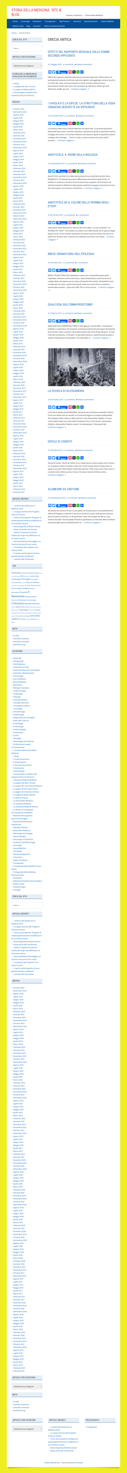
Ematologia (18, 723)
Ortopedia (17, 851)
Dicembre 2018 (19, 352)
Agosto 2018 (18, 364)
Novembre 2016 (19, 426)
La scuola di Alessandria (66, 391)
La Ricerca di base (20, 797)
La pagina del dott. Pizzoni (24, 86)
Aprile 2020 (18, 305)
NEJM (18, 610)
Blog (28, 26)
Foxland (79, 1462)
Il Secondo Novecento (22, 765)
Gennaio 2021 (18, 278)
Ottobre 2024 (18, 144)
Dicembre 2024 (19, 138)
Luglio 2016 (18, 438)
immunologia (32, 600)
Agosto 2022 (18, 221)
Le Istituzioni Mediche (22, 803)
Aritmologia (17, 576)
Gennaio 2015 (18, 492)
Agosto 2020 (18, 293)
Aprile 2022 (18, 233)
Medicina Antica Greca (22, 607)
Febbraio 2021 (19, 275)
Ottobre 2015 (18, 465)
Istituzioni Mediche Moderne (25, 780)
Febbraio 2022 (19, 239)
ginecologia (15, 592)
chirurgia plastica (20, 699)
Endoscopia (18, 732)
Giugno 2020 (18, 299)
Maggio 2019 (18, 337)
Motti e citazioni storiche (54, 26)
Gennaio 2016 (18, 456)
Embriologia (18, 726)
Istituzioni (37, 21)
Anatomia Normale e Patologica (26, 670)
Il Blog (16, 83)
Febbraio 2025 (19, 132)
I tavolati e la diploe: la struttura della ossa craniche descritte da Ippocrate (81, 105)
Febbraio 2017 (19, 418)
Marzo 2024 (18, 165)
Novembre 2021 (19, 248)
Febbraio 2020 (19, 311)
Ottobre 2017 (18, 394)
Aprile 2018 (18, 376)
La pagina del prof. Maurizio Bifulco (27, 786)
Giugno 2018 (18, 370)
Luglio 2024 (18, 153)
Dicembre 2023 (19, 174)
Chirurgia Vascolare (21, 702)
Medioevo (13, 610)
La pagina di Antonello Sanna (25, 789)
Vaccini (33, 619)
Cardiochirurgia (34, 576)
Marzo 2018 (18, 379)
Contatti (36, 26)
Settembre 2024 (20, 147)
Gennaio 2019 (18, 349)
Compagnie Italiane (21, 705)
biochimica (26, 576)
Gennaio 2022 (18, 242)
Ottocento (17, 857)
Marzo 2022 (18, 236)
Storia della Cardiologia (22, 616)
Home (15, 21)
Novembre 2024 (19, 141)
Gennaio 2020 (18, 314)
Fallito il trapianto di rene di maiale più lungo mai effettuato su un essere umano (25, 535)
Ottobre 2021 (18, 251)
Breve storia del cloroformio (25, 529)
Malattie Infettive (32, 603)
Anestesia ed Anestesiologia (30, 573)
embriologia (14, 585)
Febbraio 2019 (19, 346)
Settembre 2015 (20, 468)
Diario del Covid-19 (21, 720)
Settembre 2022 (20, 219)
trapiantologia (19, 887)
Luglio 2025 (18, 118)
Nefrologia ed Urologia (22, 833)
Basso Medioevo (19, 682)
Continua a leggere (80, 89)
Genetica (32, 588)
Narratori (77, 21)
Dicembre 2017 (19, 388)
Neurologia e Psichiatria (23, 839)
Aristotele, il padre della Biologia (73, 155)
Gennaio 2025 (18, 135)
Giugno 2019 (18, 334)
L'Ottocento (17, 603)
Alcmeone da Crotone (63, 489)
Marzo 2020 (18, 308)
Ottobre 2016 (18, 429)
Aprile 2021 (18, 269)
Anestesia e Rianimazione (23, 673)
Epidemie (28, 585)
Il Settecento (22, 600)
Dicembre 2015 (19, 459)
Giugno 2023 (18, 192)
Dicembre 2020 (19, 281)
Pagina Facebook (20, 860)
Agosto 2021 (18, 257)
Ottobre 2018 (18, 358)
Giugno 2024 (18, 156)
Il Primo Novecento (21, 759)
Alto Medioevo (19, 664)
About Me (17, 658)
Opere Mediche (107, 21)
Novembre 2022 (19, 213)
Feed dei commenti (21, 641)
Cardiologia (16, 579)
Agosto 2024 (18, 150)
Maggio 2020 (18, 302)
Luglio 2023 (18, 189)
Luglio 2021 (18, 260)
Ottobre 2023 (18, 180)
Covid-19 (23, 582)
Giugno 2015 (18, 477)
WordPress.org (19, 644)
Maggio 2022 (18, 230)
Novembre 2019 (19, 320)
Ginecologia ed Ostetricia (23, 741)
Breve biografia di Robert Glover (27, 526)
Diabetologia (18, 714)
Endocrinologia (19, 729)
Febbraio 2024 (19, 168)
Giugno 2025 (18, 121)
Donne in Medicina (32, 582)
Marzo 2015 (18, 486)
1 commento (83, 215)
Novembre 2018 (19, 355)
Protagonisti (50, 21)
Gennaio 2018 (18, 385)
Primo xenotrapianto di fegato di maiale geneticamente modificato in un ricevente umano (26, 520)
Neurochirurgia (19, 836)
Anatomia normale (21, 667)
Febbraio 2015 (19, 489)
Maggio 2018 (18, 373)
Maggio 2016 (18, 444)
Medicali (13, 607)
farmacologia (16, 588)
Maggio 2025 (18, 123)
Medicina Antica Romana (35, 607)
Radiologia (14, 613)
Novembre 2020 (19, 284)
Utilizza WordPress (52, 1462)
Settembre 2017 (20, 397)
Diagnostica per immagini (23, 717)
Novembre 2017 (19, 391)
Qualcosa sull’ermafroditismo (70, 304)
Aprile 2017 (18, 412)
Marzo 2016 (18, 450)
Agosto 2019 (18, 328)
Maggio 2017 (18, 409)
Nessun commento (84, 64)
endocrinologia (21, 585)
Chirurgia (25, 579)
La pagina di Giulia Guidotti (24, 89)
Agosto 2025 (18, 115)
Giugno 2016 (18, 441)
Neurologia (24, 610)
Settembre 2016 (20, 432)
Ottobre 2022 (18, 216)
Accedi (16, 635)
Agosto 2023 (18, 186)
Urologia (28, 619)
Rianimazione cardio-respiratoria (25, 613)
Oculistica (31, 610)
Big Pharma (64, 21)
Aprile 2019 (18, 340)
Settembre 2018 (20, 361)
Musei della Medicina (21, 830)
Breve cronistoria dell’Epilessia (71, 254)
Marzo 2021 (18, 272)
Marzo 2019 (18, 343)
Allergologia (18, 661)
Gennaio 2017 (18, 421)
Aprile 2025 (18, 126)
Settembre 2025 (20, 112)
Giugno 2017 (18, 406)
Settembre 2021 (20, 254)
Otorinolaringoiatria (21, 854)
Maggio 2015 (18, 480)
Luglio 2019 (18, 331)
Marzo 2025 (18, 129)
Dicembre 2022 (19, 210)
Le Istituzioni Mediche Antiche (25, 806)
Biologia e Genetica (21, 688)
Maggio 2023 (18, 195)
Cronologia (25, 21)
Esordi (15, 735)
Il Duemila (23, 592)
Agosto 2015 (18, 471)
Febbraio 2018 (19, 382)
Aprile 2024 (18, 162)
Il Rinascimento (30, 597)
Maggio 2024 (18, 159)
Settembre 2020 (20, 290)
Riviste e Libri (18, 26)
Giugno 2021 (18, 263)
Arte (22, 576)
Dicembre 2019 (19, 317)
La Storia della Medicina (23, 800)
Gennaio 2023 (18, 207)
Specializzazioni (90, 21)
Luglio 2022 (18, 224)
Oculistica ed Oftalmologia (24, 842)
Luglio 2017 (18, 403)
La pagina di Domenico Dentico (26, 792)
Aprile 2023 (18, 198)
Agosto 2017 (18, 400)
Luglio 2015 (18, 474)
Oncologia (37, 610)
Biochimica (17, 685)
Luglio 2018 (18, 367)
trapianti (23, 619)
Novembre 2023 (19, 177)
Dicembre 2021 (19, 245)
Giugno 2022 (18, 227)
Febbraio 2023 (19, 204)
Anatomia (15, 572)
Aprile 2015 (18, 483)
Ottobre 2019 (18, 322)
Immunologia (19, 771)
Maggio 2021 (18, 266)
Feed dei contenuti (21, 638)
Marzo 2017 (18, 415)
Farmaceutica (36, 585)
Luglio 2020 (18, 296)
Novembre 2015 (19, 462)
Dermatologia (19, 711)
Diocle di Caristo (60, 441)
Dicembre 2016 (19, 423)
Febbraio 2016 (19, 453)
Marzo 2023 (18, 201)
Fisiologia (25, 588)
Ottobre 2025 (18, 109)
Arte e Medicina (19, 679)
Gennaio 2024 (18, 171)
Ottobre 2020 (18, 287)
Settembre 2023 (20, 183)
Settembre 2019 (20, 325)
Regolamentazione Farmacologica (27, 881)
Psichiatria (17, 878)
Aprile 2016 (18, 447)
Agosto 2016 (18, 435)
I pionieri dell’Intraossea (24, 559)
